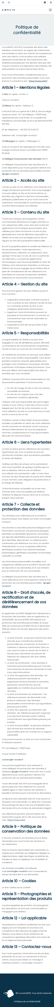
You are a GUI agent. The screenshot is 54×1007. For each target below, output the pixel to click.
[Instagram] (51, 2)
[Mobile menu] (50, 10)
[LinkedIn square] (45, 2)
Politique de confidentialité (27, 1001)
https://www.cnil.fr (16, 820)
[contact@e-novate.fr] (4, 2)
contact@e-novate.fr (12, 759)
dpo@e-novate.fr (10, 174)
